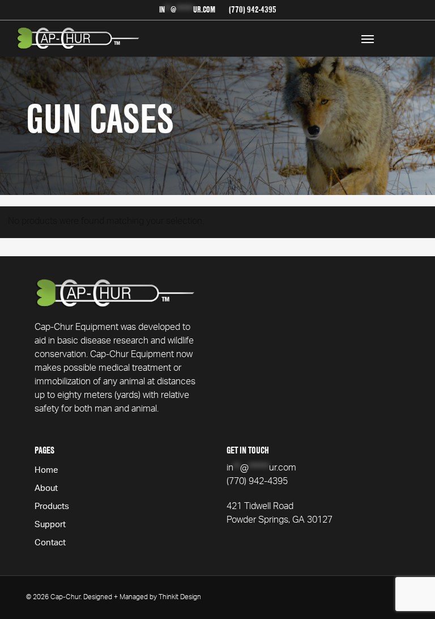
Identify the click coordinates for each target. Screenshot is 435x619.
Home (46, 471)
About (46, 489)
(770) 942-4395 (257, 482)
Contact (50, 543)
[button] (367, 38)
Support (50, 525)
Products (52, 507)
